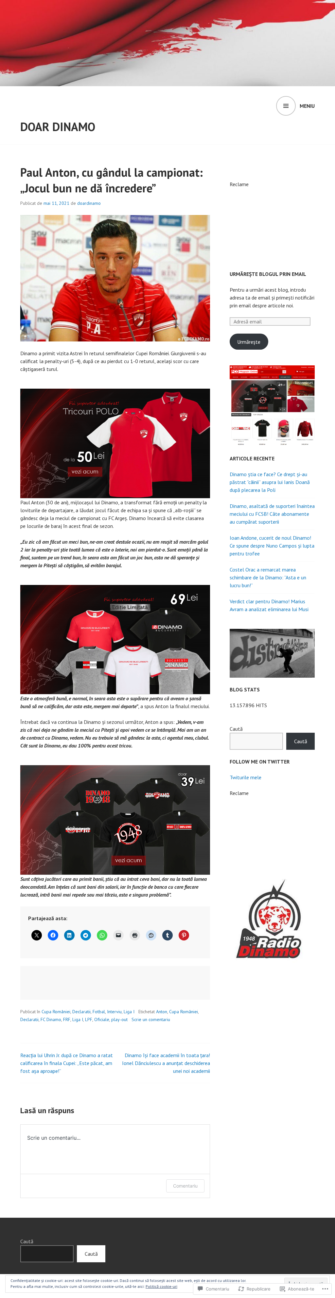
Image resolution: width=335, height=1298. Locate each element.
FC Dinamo (51, 1019)
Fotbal (99, 1012)
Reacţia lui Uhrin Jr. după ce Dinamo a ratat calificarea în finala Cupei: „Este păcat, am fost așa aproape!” (66, 1063)
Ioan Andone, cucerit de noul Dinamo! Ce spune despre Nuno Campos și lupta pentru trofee (272, 545)
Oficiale (101, 1019)
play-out (119, 1019)
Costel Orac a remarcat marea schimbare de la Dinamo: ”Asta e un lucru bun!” (268, 577)
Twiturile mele (245, 777)
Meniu (307, 106)
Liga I (129, 1012)
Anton (161, 1012)
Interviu (114, 1012)
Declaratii (81, 1012)
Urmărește (248, 342)
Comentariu (185, 1186)
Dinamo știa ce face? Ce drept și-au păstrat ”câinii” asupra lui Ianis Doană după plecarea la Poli (270, 482)
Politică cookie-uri (161, 1286)
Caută (236, 729)
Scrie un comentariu (151, 1019)
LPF (88, 1019)
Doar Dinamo (57, 126)
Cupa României (56, 1012)
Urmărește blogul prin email (268, 274)
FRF (66, 1019)
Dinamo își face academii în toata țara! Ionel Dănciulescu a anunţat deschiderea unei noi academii (166, 1063)
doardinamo (89, 203)
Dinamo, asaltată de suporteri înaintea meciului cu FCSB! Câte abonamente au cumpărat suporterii (272, 514)
